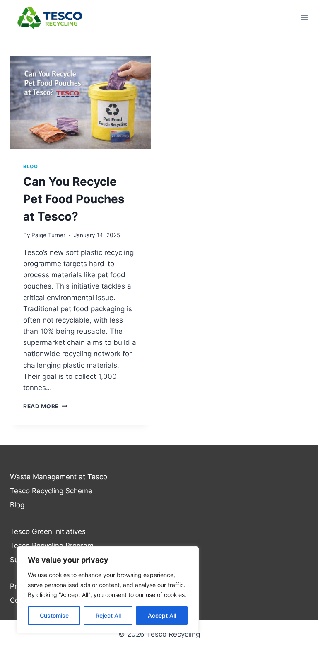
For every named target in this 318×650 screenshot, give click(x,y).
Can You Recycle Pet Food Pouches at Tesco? (74, 199)
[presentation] (80, 103)
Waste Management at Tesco (58, 477)
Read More (45, 406)
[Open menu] (304, 17)
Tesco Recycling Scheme (51, 491)
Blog (30, 166)
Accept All (162, 615)
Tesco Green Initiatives (48, 531)
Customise (54, 615)
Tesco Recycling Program (52, 545)
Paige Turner (48, 235)
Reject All (108, 615)
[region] (108, 589)
